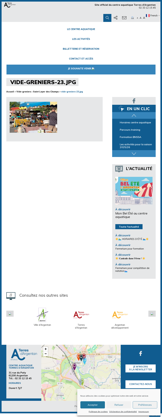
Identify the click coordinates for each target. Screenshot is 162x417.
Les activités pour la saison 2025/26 (136, 146)
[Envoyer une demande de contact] (124, 18)
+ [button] (46, 349)
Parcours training (130, 129)
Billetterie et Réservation (81, 48)
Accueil (10, 91)
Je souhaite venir (79, 68)
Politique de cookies (98, 411)
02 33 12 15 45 (147, 7)
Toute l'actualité (129, 226)
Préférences (145, 404)
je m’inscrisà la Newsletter (140, 368)
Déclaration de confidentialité (123, 411)
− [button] (46, 354)
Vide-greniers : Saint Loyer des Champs (37, 91)
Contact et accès (81, 58)
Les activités (81, 38)
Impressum (143, 411)
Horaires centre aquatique (135, 122)
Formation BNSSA (130, 137)
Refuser (118, 404)
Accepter (93, 404)
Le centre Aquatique (81, 29)
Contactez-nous (140, 384)
